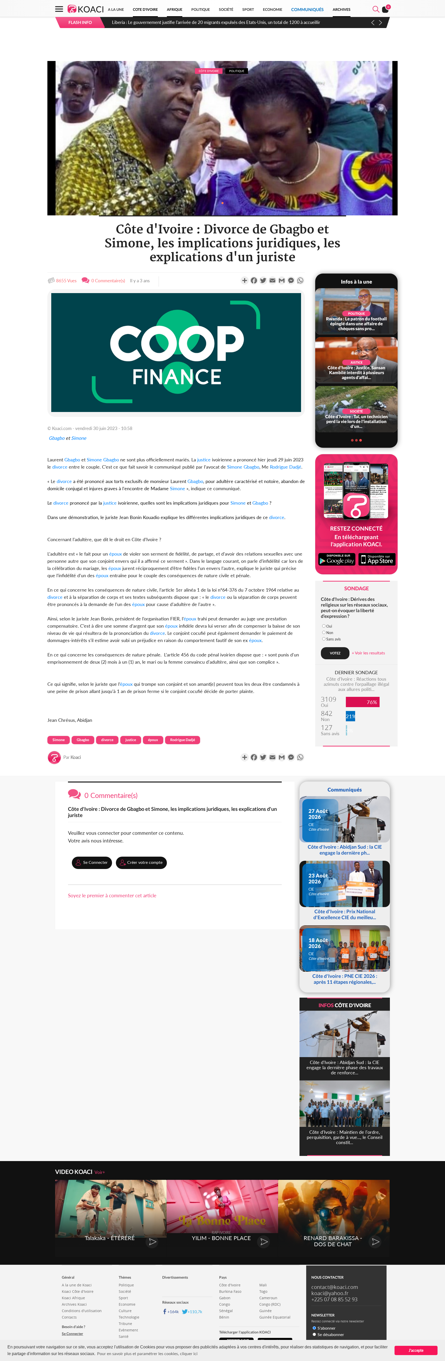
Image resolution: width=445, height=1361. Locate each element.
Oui (329, 626)
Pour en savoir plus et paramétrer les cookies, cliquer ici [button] (147, 1353)
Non (329, 632)
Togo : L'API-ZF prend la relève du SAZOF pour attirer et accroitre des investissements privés (200, 22)
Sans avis (333, 639)
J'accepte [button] (416, 1350)
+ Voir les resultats (368, 652)
